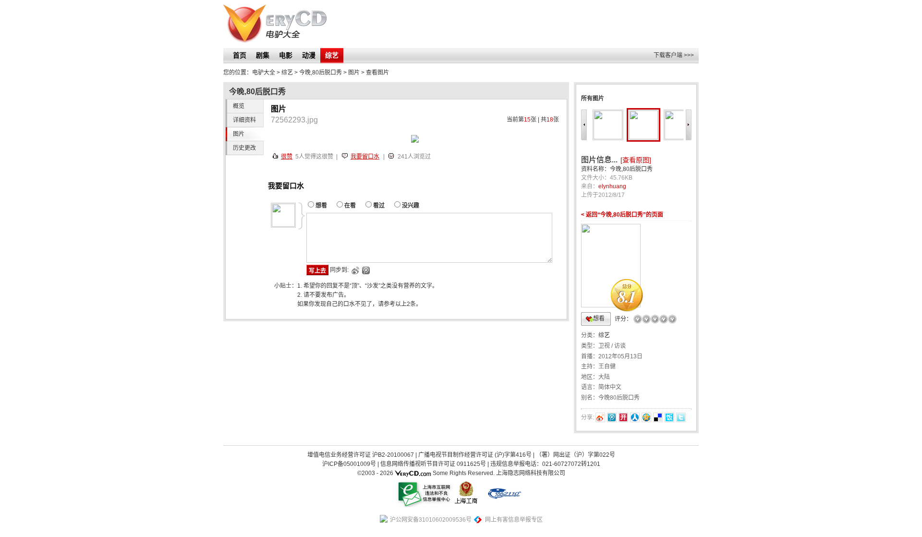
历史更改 (244, 148)
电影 (285, 55)
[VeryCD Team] (413, 473)
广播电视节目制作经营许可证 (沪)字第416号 (475, 455)
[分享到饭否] (669, 417)
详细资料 (244, 120)
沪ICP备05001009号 (349, 464)
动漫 (308, 55)
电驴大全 (263, 72)
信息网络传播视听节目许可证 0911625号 (433, 464)
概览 (238, 106)
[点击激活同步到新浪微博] (354, 270)
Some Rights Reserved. (464, 473)
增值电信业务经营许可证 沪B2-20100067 (360, 455)
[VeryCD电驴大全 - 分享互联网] (275, 24)
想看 (599, 318)
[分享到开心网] (623, 417)
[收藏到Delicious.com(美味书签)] (658, 417)
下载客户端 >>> (674, 55)
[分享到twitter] (681, 417)
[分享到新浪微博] (600, 417)
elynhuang (612, 186)
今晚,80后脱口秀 (320, 72)
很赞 (286, 156)
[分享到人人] (635, 417)
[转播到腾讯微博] (612, 417)
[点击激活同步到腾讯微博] (365, 270)
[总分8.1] (611, 223)
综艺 (332, 55)
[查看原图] (635, 160)
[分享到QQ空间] (646, 417)
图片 (354, 72)
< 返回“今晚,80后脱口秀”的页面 (622, 214)
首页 (239, 55)
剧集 (262, 55)
